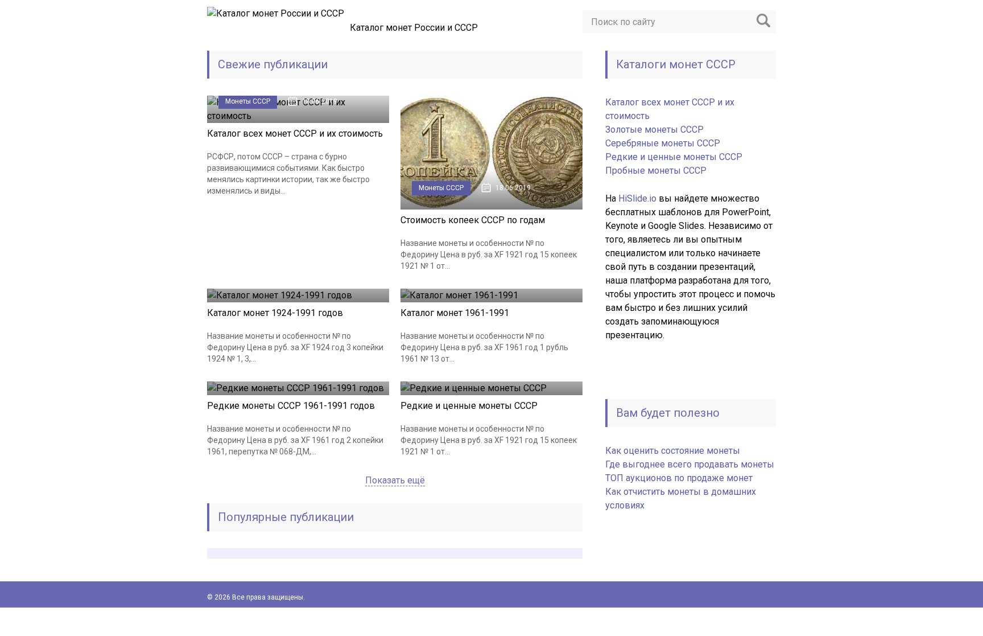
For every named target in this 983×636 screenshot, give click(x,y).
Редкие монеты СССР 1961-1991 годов (291, 405)
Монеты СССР (247, 101)
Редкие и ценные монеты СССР (469, 405)
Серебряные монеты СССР (662, 143)
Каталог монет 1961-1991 (454, 312)
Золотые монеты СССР (654, 129)
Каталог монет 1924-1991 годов (275, 312)
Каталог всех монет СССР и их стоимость (295, 133)
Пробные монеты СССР (656, 170)
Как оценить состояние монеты (672, 450)
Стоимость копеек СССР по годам (472, 220)
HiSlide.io (637, 198)
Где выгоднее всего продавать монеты (689, 464)
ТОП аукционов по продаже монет (679, 478)
